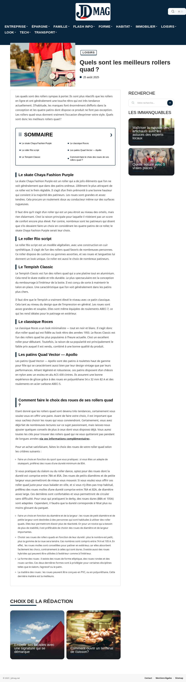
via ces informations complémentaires (64, 438)
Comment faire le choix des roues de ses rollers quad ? (89, 158)
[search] (173, 11)
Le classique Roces (79, 143)
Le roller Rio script (30, 150)
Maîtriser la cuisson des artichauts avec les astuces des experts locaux (151, 133)
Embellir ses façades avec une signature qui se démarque (34, 648)
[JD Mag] (93, 12)
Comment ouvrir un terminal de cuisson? (91, 650)
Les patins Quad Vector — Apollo (85, 150)
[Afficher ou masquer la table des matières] (82, 135)
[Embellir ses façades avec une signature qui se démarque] (37, 634)
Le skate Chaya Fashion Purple (37, 143)
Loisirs (89, 52)
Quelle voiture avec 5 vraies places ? (149, 166)
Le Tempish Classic (31, 157)
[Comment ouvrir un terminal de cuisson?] (93, 634)
